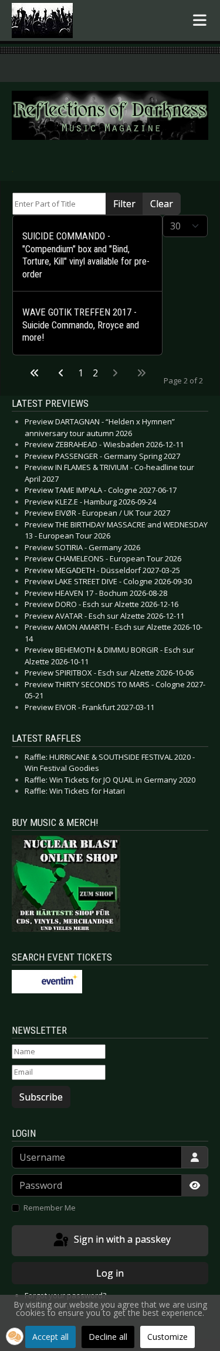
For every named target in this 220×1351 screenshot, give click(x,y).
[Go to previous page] (61, 373)
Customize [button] (167, 1336)
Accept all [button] (50, 1336)
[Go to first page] (35, 373)
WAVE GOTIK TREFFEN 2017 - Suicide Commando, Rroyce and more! (80, 325)
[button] (14, 1336)
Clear (161, 203)
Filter (124, 203)
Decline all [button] (108, 1336)
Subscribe (41, 1097)
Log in (110, 1273)
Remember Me (49, 1207)
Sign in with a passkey (121, 1239)
